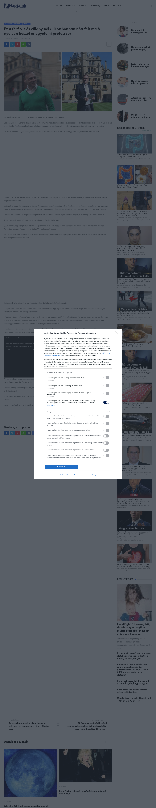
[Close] (117, 333)
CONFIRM (61, 467)
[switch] (106, 377)
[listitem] (78, 372)
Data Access (78, 475)
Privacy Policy (91, 475)
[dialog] (78, 404)
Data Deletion (65, 475)
